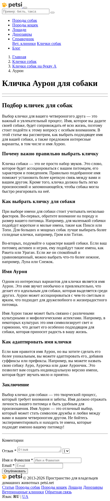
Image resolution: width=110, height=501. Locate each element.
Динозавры (22, 34)
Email (8, 465)
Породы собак (24, 20)
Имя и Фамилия (17, 460)
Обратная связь (58, 492)
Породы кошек (25, 25)
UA (25, 496)
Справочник (23, 39)
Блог (16, 48)
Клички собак (49, 43)
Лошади (19, 29)
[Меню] (25, 7)
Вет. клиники (24, 43)
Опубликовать (15, 471)
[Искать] (52, 12)
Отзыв (9, 451)
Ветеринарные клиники (23, 492)
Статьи (8, 487)
